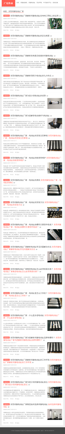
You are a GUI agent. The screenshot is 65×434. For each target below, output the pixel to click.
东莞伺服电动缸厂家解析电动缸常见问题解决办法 (32, 247)
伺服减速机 (23, 2)
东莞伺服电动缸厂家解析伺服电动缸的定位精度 (30, 35)
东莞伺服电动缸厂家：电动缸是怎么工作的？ (32, 294)
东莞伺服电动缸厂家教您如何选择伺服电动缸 (32, 405)
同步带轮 (39, 2)
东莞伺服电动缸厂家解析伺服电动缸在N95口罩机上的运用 (34, 15)
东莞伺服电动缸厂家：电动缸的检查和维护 (32, 158)
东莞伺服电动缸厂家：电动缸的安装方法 (31, 203)
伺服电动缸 (32, 2)
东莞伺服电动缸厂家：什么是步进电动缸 (31, 316)
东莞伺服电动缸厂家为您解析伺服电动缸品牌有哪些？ (32, 338)
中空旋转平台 (47, 2)
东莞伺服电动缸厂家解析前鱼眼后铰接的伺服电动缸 (31, 55)
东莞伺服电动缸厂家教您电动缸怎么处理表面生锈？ (32, 270)
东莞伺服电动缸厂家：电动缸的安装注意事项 (32, 136)
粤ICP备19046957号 (49, 430)
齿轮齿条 (55, 2)
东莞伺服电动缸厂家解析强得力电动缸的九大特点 (30, 75)
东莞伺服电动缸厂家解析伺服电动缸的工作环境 (32, 360)
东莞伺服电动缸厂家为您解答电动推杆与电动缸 (30, 115)
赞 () (18, 30)
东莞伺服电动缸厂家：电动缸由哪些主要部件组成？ (32, 225)
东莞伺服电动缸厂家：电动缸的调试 (32, 181)
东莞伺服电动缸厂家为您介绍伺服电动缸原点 (32, 383)
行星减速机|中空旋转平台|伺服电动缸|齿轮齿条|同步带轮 (8, 3)
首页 (18, 2)
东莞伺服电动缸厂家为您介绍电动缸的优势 (28, 95)
